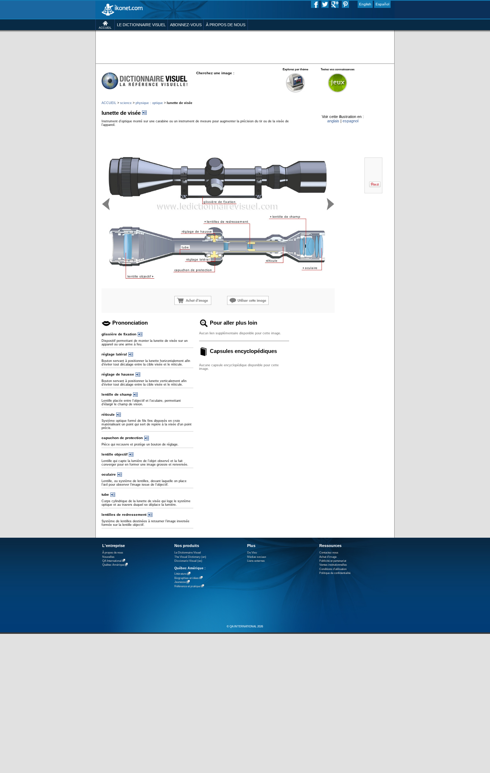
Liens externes (256, 560)
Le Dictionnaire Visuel (187, 552)
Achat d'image (327, 556)
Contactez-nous (328, 552)
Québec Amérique (113, 565)
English (365, 4)
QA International (112, 560)
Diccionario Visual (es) (188, 560)
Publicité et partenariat (332, 560)
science (126, 103)
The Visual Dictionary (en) (190, 556)
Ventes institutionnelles (333, 564)
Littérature (180, 574)
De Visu (252, 552)
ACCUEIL (109, 103)
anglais (333, 121)
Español (382, 4)
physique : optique (149, 103)
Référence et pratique (187, 586)
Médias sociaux (256, 556)
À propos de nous (112, 552)
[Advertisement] (245, 46)
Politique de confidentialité (334, 573)
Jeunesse (180, 582)
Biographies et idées (186, 578)
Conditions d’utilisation (333, 569)
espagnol (350, 121)
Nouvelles (108, 556)
